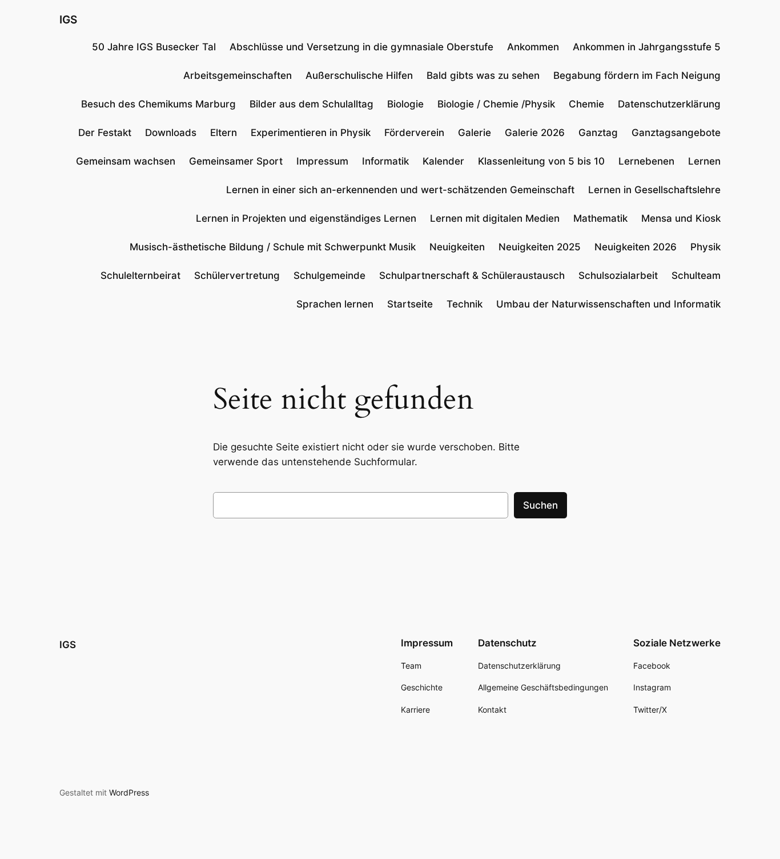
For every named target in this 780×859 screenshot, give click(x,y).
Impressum (322, 161)
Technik (465, 304)
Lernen (704, 161)
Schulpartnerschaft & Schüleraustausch (472, 275)
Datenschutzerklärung (669, 104)
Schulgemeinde (329, 275)
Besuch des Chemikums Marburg (158, 104)
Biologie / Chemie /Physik (496, 104)
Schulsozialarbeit (618, 275)
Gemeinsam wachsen (125, 161)
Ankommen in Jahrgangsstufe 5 (647, 47)
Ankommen (533, 47)
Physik (705, 247)
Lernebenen (646, 161)
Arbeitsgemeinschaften (237, 75)
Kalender (443, 161)
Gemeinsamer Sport (236, 161)
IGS (68, 19)
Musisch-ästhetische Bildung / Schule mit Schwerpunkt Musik (273, 247)
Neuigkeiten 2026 (635, 247)
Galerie (474, 132)
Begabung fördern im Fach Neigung (637, 75)
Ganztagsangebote (676, 132)
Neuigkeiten (457, 247)
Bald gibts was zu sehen (483, 75)
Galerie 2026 (535, 132)
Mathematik (600, 218)
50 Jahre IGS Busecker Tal (154, 47)
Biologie (405, 104)
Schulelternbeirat (140, 275)
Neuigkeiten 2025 (539, 247)
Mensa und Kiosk (681, 218)
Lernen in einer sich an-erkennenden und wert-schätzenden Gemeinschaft (400, 189)
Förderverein (414, 132)
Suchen (540, 505)
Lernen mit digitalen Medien (495, 218)
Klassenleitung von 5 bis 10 (541, 161)
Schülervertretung (237, 275)
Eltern (223, 132)
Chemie (586, 104)
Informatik (385, 161)
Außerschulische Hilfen (359, 75)
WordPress (129, 792)
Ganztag (598, 132)
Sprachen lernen (334, 304)
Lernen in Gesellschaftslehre (654, 189)
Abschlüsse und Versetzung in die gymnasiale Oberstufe (361, 47)
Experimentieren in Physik (311, 132)
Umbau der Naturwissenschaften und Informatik (608, 304)
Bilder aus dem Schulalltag (311, 104)
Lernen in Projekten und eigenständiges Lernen (306, 218)
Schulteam (696, 275)
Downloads (170, 132)
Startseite (410, 304)
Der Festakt (104, 132)
